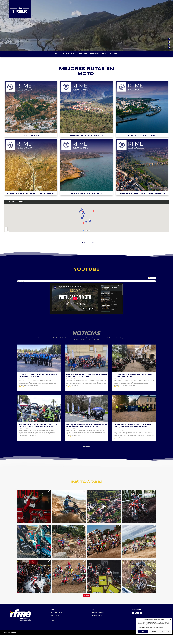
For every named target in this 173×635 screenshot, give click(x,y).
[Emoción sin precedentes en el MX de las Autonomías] (104, 541)
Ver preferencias (165, 631)
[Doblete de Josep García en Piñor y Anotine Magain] (139, 506)
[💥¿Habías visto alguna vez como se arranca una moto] (34, 541)
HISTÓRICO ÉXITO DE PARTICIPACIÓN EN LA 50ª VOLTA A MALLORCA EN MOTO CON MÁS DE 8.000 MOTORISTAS (38, 425)
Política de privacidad (97, 612)
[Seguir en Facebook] (169, 39)
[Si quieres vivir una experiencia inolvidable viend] (104, 576)
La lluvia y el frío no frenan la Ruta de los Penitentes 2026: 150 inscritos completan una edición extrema (86, 425)
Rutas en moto (76, 53)
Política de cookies (96, 615)
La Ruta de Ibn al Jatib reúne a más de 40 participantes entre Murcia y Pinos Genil (133, 375)
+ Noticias (86, 446)
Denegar (154, 631)
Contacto (113, 53)
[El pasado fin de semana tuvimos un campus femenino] (69, 541)
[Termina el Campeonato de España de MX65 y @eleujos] (139, 541)
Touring (27, 378)
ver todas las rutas (86, 243)
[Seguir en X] (169, 42)
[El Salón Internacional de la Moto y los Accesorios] (34, 576)
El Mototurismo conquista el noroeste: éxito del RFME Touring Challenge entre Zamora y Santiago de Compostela (132, 426)
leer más (21, 386)
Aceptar (143, 631)
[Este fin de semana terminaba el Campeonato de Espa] (69, 576)
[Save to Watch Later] (121, 286)
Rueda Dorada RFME (62, 53)
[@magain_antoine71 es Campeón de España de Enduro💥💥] (69, 506)
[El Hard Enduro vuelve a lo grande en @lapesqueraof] (139, 576)
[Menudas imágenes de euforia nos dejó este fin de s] (34, 506)
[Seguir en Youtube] (169, 48)
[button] (170, 619)
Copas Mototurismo (91, 53)
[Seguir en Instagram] (169, 45)
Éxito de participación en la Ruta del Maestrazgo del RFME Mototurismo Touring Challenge (86, 375)
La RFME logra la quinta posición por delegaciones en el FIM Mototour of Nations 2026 (38, 375)
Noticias (104, 53)
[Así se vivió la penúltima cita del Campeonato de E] (104, 506)
